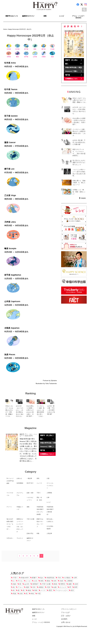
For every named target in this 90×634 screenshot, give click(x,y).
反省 (20, 593)
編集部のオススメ (28, 16)
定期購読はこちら (46, 454)
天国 (48, 587)
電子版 (42, 450)
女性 (54, 581)
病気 (38, 478)
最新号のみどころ (11, 16)
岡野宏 (62, 584)
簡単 (35, 590)
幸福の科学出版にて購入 (48, 443)
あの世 (26, 584)
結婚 (54, 587)
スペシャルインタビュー (50, 485)
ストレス (62, 587)
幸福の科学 (25, 578)
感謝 (27, 587)
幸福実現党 (50, 578)
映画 (55, 584)
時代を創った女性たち (50, 520)
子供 (59, 578)
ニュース (39, 483)
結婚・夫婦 (30, 493)
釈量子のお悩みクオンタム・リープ (40, 522)
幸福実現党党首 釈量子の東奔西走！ (50, 510)
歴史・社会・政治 (39, 499)
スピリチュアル (20, 494)
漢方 (72, 590)
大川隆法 (67, 578)
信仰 (76, 584)
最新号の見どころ (38, 609)
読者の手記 (30, 533)
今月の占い (10, 538)
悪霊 (50, 590)
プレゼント (20, 538)
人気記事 (49, 533)
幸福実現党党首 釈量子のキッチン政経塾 (40, 510)
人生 (35, 581)
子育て (39, 493)
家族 (48, 581)
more (83, 198)
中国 (38, 593)
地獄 (14, 584)
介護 (48, 478)
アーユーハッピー (61, 590)
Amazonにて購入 (46, 446)
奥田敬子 (35, 584)
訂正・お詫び (65, 616)
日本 (33, 587)
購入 (41, 439)
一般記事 (29, 478)
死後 (14, 593)
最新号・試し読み (46, 435)
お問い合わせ (65, 622)
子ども (19, 581)
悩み (41, 578)
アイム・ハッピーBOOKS (78, 17)
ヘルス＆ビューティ (30, 499)
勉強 (29, 590)
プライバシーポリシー (68, 609)
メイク (42, 590)
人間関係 (49, 493)
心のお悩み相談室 (50, 527)
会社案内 (64, 619)
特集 (38, 533)
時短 (32, 593)
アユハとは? (65, 612)
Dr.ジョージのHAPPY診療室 (10, 481)
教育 (75, 587)
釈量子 (34, 578)
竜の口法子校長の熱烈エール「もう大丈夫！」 (10, 524)
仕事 (48, 497)
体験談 (40, 587)
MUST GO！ (30, 483)
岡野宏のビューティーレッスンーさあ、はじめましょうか (20, 525)
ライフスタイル (10, 494)
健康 (69, 584)
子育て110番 (30, 519)
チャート (9, 507)
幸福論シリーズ (20, 508)
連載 (45, 16)
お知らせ (19, 478)
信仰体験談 (20, 483)
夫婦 (61, 581)
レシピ (61, 16)
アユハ (19, 587)
